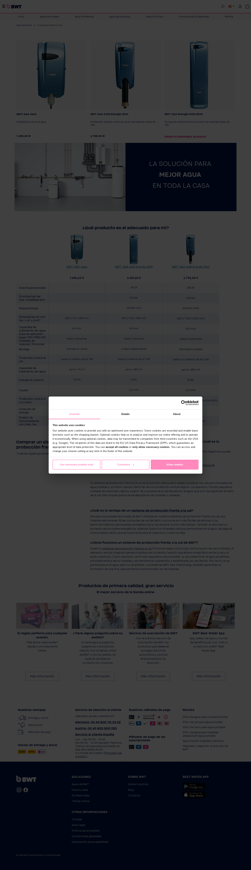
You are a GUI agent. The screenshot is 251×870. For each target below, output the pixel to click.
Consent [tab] (74, 414)
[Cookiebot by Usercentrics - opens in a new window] (184, 402)
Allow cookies (174, 464)
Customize (123, 464)
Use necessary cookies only (76, 464)
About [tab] (176, 414)
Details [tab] (125, 414)
